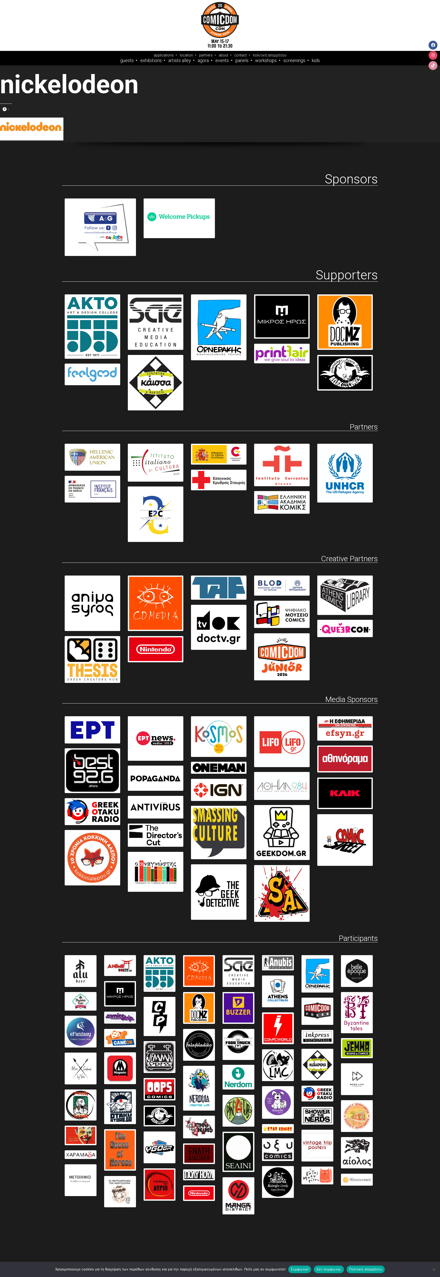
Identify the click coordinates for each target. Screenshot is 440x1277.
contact (240, 55)
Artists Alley (179, 60)
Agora (203, 60)
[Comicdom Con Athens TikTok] (433, 65)
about (223, 55)
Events (222, 60)
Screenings (294, 60)
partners (206, 55)
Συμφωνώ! (300, 1269)
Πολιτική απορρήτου (365, 1269)
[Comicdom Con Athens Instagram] (433, 55)
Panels (242, 60)
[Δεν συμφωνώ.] (433, 1269)
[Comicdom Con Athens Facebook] (433, 45)
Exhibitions (151, 60)
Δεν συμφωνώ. (328, 1269)
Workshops (266, 60)
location (186, 55)
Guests (127, 60)
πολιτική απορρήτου (269, 55)
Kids (316, 60)
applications (164, 55)
